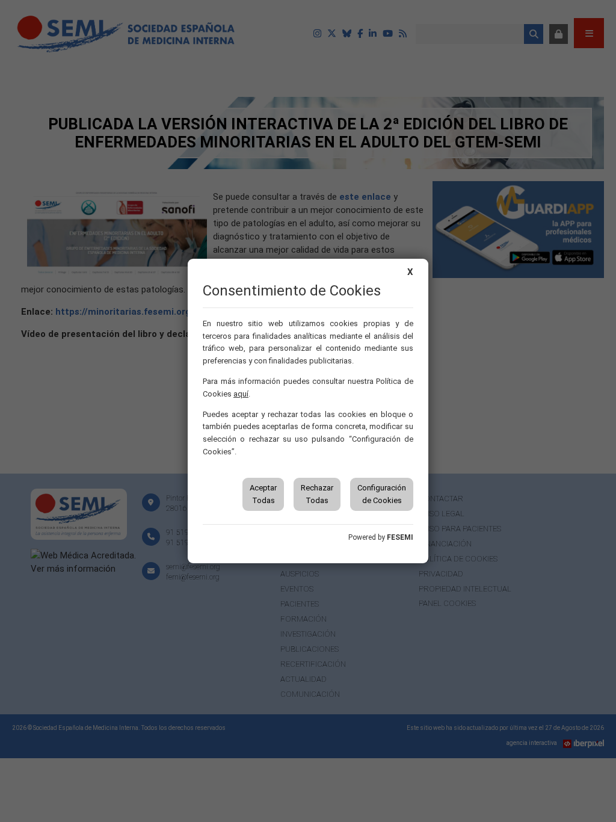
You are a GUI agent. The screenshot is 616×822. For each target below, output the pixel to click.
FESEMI (400, 537)
